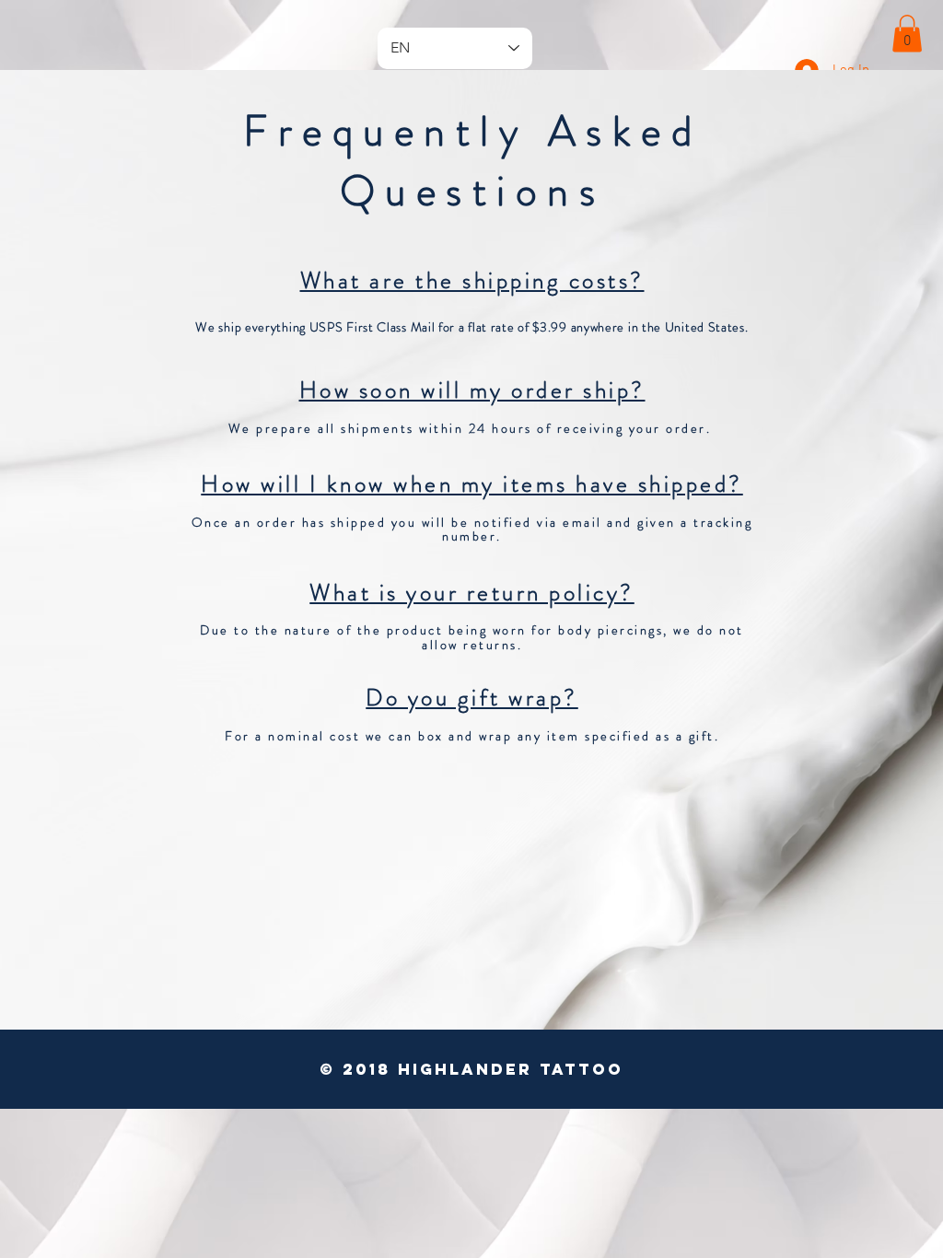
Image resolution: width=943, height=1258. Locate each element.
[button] (907, 33)
